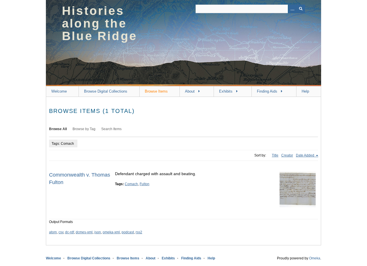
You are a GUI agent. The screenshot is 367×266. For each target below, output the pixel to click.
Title (275, 155)
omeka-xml (111, 232)
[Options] (292, 9)
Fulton (144, 184)
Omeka (314, 258)
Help (305, 91)
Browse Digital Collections (105, 91)
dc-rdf (69, 232)
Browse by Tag (84, 129)
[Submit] (300, 9)
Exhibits (226, 91)
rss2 (139, 232)
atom (53, 232)
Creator (287, 155)
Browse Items (156, 91)
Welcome (59, 91)
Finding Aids (267, 91)
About (190, 91)
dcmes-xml (84, 232)
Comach (131, 184)
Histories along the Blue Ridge (99, 23)
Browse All (58, 129)
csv (60, 232)
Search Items (111, 129)
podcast (128, 232)
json (97, 232)
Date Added (305, 155)
